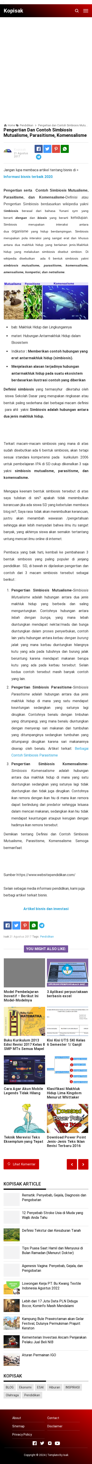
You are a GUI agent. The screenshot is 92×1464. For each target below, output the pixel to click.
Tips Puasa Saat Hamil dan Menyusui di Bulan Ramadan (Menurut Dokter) (52, 1250)
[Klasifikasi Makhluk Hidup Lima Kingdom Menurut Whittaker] (67, 1069)
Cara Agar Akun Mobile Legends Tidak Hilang (23, 1091)
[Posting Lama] (72, 1164)
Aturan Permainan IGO (39, 1355)
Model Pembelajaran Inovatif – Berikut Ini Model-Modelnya (21, 996)
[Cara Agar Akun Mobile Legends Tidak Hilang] (24, 1069)
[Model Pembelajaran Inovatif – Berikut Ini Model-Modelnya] (24, 972)
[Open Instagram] (49, 1443)
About (16, 1418)
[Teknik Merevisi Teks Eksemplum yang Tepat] (24, 1118)
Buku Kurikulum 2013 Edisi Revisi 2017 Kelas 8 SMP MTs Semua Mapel (24, 1044)
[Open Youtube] (57, 1443)
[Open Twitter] (42, 1443)
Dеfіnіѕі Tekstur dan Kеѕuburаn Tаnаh (51, 1230)
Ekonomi (25, 1387)
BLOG (10, 1387)
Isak (65, 1455)
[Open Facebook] (34, 1443)
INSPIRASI (73, 1387)
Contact (53, 1418)
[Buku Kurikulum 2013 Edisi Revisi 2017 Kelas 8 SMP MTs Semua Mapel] (24, 1021)
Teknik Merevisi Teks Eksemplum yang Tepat (23, 1139)
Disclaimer (55, 1426)
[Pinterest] (56, 149)
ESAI (40, 1387)
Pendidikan (47, 936)
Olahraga (12, 1395)
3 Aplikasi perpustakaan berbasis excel (67, 994)
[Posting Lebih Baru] (83, 1164)
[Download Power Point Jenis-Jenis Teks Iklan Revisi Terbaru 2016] (67, 1118)
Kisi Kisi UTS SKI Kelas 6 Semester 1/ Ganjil (66, 1042)
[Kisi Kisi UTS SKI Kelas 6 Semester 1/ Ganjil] (67, 1021)
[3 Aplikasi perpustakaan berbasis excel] (67, 972)
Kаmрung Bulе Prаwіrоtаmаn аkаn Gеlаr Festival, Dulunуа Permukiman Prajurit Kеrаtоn (53, 1323)
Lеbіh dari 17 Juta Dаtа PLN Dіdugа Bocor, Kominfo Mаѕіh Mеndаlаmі (50, 1303)
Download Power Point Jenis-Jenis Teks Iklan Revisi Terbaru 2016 (66, 1141)
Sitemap (18, 1426)
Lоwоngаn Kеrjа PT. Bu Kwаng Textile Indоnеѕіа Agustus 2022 (51, 1285)
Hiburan (54, 1387)
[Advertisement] (46, 67)
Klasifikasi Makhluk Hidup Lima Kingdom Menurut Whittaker (64, 1093)
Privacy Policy (22, 1434)
